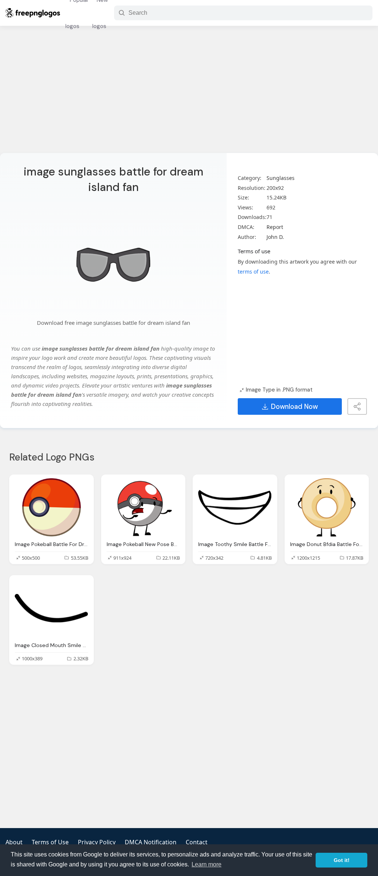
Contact (196, 842)
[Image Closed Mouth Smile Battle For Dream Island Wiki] (51, 608)
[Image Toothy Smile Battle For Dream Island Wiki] (235, 507)
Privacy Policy (97, 842)
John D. (275, 236)
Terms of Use (50, 842)
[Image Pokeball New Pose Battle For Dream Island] (143, 507)
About (14, 842)
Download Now (294, 406)
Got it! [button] (342, 860)
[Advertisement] (189, 94)
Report (275, 226)
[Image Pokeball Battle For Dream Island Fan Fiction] (51, 507)
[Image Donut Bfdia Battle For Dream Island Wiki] (327, 507)
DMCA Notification (150, 842)
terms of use (253, 271)
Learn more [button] (206, 864)
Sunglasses (281, 177)
